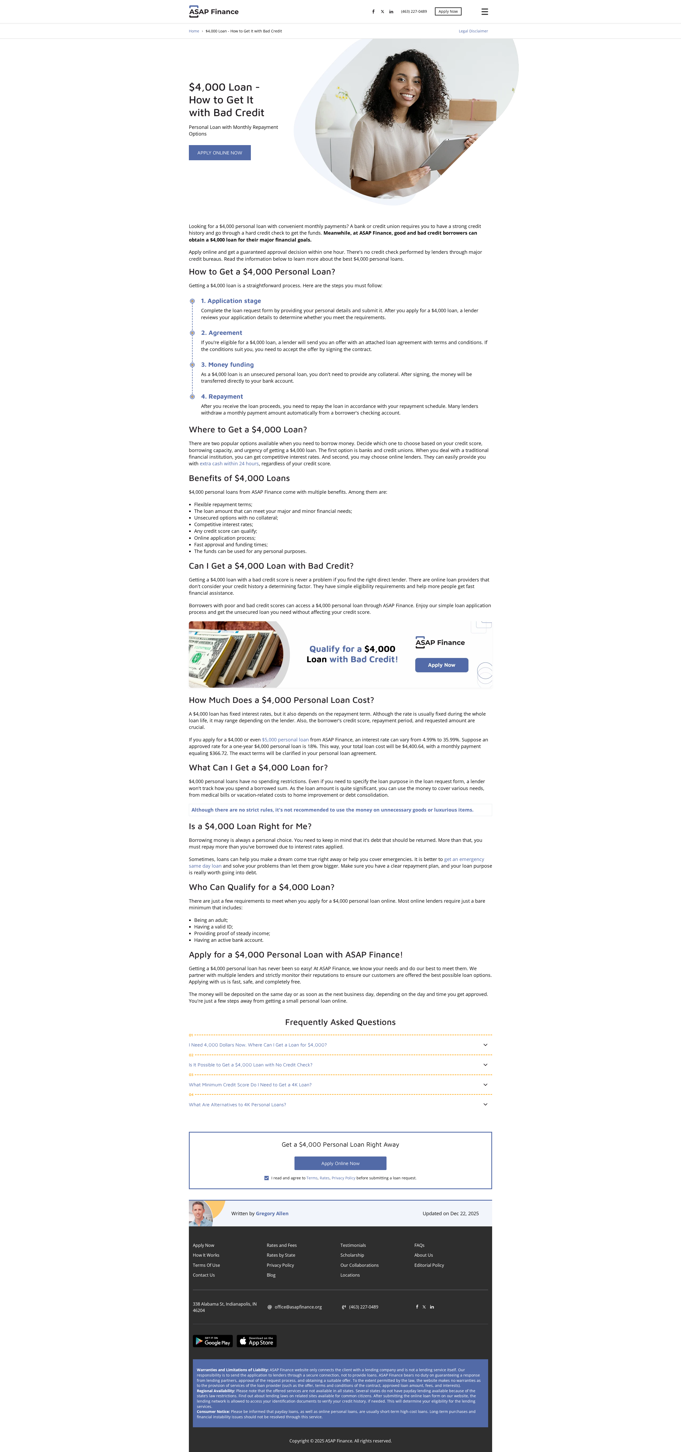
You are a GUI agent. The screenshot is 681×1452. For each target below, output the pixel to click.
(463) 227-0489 (414, 11)
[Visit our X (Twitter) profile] (424, 1307)
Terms (312, 1177)
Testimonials (353, 1245)
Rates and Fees (282, 1245)
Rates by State (281, 1255)
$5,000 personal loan (285, 739)
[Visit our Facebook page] (417, 1307)
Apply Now (448, 11)
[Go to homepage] (215, 11)
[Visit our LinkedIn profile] (432, 1307)
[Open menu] (482, 11)
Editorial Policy (429, 1265)
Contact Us (204, 1275)
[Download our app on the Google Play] (213, 1342)
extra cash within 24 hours (229, 463)
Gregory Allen (272, 1213)
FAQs (419, 1245)
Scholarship (352, 1255)
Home (194, 30)
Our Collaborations (359, 1265)
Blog (271, 1275)
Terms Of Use (206, 1265)
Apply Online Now (219, 152)
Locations (350, 1275)
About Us (423, 1255)
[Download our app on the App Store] (257, 1342)
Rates (325, 1177)
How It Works (206, 1255)
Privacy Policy (343, 1177)
